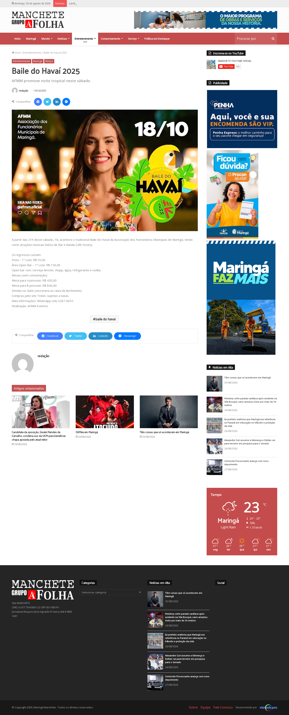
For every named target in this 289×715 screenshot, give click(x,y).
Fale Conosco (223, 710)
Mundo (45, 38)
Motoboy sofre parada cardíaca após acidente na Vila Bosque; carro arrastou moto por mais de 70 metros (250, 404)
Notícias (62, 38)
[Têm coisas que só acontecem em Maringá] (169, 411)
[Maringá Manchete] (38, 19)
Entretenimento (84, 38)
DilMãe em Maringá (87, 432)
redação (23, 90)
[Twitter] (47, 102)
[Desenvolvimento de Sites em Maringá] (267, 710)
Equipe (206, 710)
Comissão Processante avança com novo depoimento (246, 466)
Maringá (31, 38)
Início (18, 38)
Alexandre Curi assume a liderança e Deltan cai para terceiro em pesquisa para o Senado (249, 445)
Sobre (193, 710)
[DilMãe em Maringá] (105, 411)
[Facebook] (38, 102)
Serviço (132, 38)
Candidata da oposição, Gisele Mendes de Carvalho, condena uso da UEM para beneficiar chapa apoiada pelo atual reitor (142, 3)
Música (49, 61)
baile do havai (105, 319)
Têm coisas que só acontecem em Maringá (164, 432)
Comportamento (110, 38)
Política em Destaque (157, 38)
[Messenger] (66, 102)
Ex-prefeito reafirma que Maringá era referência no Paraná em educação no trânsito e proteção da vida (249, 425)
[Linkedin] (57, 102)
